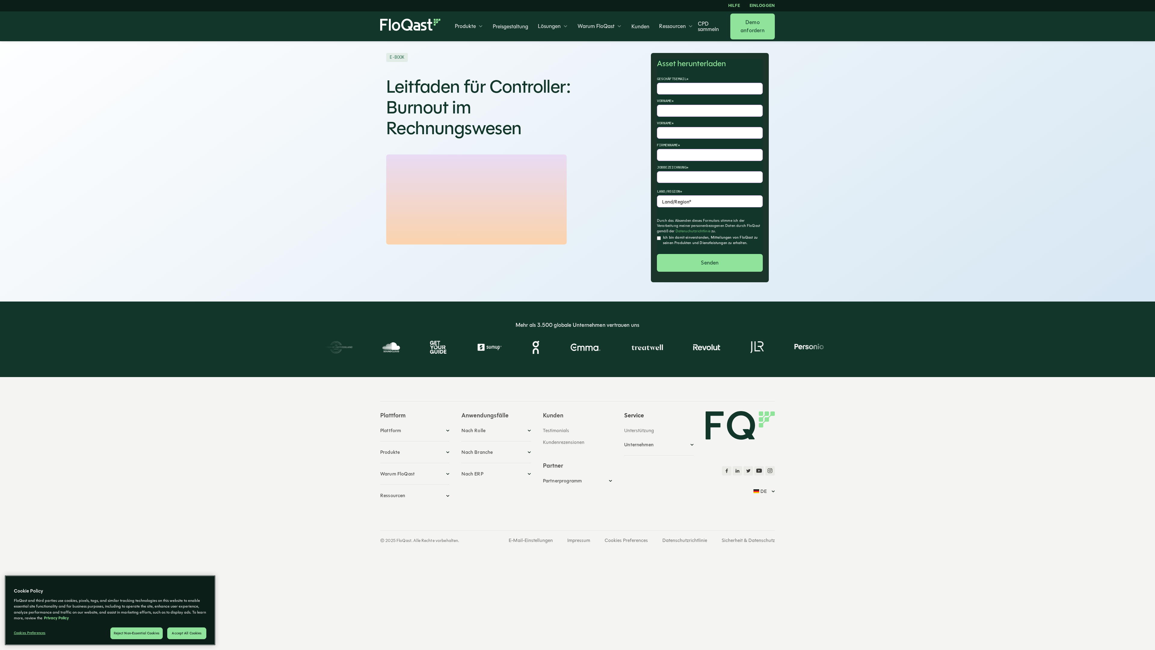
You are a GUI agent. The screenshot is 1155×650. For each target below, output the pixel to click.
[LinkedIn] (737, 471)
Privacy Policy (56, 618)
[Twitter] (748, 471)
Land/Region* (669, 191)
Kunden (640, 26)
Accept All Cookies (187, 633)
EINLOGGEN (762, 6)
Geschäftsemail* (672, 78)
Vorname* (665, 100)
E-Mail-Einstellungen (531, 540)
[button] (469, 26)
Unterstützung (639, 430)
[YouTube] (759, 471)
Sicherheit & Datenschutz (748, 540)
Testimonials (556, 430)
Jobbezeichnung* (672, 167)
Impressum (578, 540)
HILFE (734, 6)
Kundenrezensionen (563, 442)
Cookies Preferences (626, 540)
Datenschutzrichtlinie (693, 231)
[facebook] (727, 471)
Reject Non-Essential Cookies (136, 633)
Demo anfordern (753, 26)
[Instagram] (770, 471)
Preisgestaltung (510, 26)
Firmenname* (668, 145)
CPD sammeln (708, 26)
